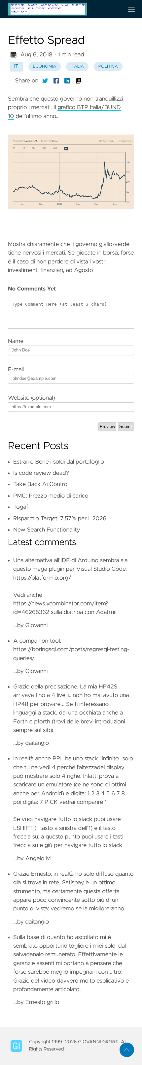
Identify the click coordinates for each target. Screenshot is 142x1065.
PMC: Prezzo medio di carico (51, 496)
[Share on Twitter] (45, 80)
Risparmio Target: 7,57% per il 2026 (59, 519)
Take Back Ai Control (41, 484)
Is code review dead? (41, 473)
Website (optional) (31, 398)
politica (108, 66)
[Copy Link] (78, 80)
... (71, 715)
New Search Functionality (46, 530)
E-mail (16, 370)
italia (77, 66)
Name (15, 341)
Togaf (20, 507)
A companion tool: (37, 641)
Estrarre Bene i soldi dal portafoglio (58, 462)
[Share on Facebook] (56, 80)
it (16, 66)
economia (44, 66)
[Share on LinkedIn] (67, 80)
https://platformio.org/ (42, 578)
